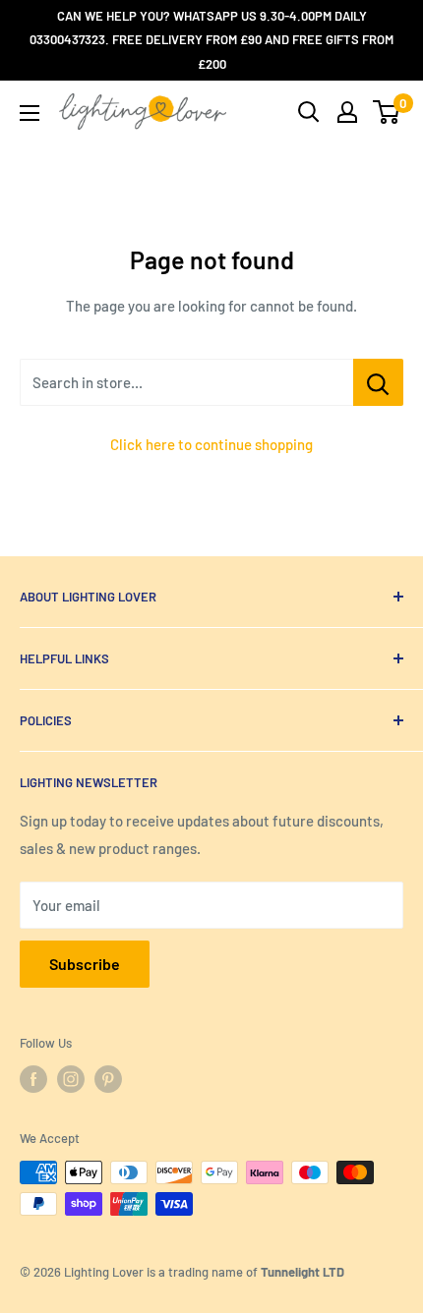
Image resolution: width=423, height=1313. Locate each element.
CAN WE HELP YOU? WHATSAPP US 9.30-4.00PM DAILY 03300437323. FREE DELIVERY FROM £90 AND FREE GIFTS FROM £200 (211, 40)
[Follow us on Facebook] (33, 1079)
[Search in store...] (378, 382)
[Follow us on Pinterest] (108, 1079)
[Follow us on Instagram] (71, 1079)
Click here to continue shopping (211, 444)
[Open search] (309, 112)
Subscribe (84, 963)
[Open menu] (29, 113)
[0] (387, 112)
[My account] (347, 112)
